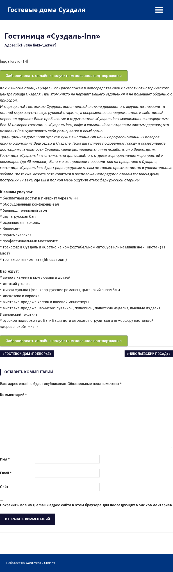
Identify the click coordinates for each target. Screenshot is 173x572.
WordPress (33, 563)
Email (5, 473)
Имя (5, 459)
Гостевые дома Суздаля (46, 9)
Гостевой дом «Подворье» (28, 354)
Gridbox (49, 563)
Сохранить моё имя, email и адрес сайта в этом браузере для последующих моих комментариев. (86, 505)
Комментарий (13, 395)
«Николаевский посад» (147, 354)
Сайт (4, 487)
